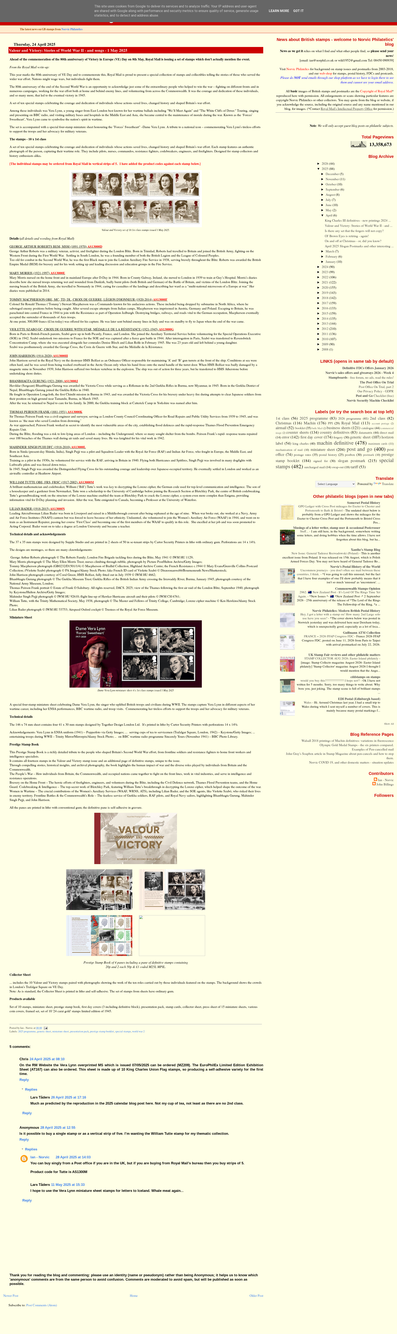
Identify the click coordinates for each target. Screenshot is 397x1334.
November (333, 179)
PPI (330, 423)
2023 (325, 272)
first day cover (311, 436)
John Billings (385, 784)
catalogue (367, 428)
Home (134, 1295)
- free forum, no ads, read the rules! (361, 377)
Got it (298, 11)
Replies (31, 1090)
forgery (338, 437)
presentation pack (79, 1031)
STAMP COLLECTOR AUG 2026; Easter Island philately (341, 658)
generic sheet (44, 1031)
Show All (389, 723)
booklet (300, 428)
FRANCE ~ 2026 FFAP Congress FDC (329, 636)
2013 (325, 323)
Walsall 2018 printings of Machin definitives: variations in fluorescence (347, 740)
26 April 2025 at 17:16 (68, 1097)
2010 (325, 339)
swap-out (338, 467)
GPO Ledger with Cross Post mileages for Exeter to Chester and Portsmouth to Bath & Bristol (339, 508)
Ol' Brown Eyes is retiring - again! (347, 236)
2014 (325, 318)
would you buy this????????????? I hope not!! (330, 680)
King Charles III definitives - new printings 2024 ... (358, 220)
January (331, 261)
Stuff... (304, 531)
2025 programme (27, 1031)
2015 (325, 313)
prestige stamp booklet (102, 1031)
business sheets (338, 427)
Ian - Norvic (39, 1157)
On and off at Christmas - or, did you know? (353, 241)
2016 (325, 308)
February (332, 256)
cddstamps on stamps (365, 676)
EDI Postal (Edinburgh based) (359, 698)
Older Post (256, 1295)
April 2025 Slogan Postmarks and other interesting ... (359, 246)
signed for (320, 461)
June (329, 205)
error (285, 436)
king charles (301, 443)
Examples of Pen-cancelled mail (373, 749)
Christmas (283, 422)
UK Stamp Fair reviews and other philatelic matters (344, 654)
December (333, 174)
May (329, 210)
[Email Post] (45, 1028)
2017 (325, 303)
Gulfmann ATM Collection (361, 632)
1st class (282, 418)
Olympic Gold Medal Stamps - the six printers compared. (357, 745)
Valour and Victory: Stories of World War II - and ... (358, 225)
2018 (325, 297)
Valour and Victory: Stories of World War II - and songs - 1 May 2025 (68, 50)
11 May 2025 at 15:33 (68, 1185)
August (331, 194)
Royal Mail (350, 422)
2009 (325, 344)
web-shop (325, 73)
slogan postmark (351, 460)
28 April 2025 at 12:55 (57, 1127)
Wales (308, 702)
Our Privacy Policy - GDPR (376, 391)
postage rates (302, 454)
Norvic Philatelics (72, 29)
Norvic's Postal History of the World (355, 566)
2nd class (377, 418)
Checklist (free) (375, 395)
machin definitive (335, 442)
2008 (325, 349)
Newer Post (10, 1295)
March (330, 251)
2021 (325, 282)
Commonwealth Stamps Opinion (357, 588)
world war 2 (138, 1031)
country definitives (334, 432)
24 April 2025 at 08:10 (47, 1059)
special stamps (123, 1031)
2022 (325, 277)
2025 (325, 168)
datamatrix (365, 432)
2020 (325, 287)
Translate (388, 483)
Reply (24, 1080)
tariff (354, 466)
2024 (325, 266)
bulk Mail (317, 428)
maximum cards (377, 443)
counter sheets (297, 432)
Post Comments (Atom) (41, 1305)
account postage (381, 423)
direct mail (387, 432)
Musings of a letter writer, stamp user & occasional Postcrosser (336, 527)
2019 (325, 292)
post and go (359, 448)
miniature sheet (60, 1031)
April (329, 215)
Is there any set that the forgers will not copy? (354, 230)
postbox (350, 454)
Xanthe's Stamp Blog (365, 549)
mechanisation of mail (289, 450)
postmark (368, 455)
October (331, 184)
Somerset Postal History (363, 502)
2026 (325, 163)
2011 (325, 333)
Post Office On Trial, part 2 (376, 386)
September (333, 189)
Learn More (279, 11)
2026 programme (349, 418)
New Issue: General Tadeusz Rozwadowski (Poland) (325, 553)
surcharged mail (314, 467)
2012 (325, 328)
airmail (281, 427)
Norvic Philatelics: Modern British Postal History (346, 610)
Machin (310, 422)
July (329, 199)
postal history (328, 454)
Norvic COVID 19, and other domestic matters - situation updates (351, 762)
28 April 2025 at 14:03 (73, 1157)
